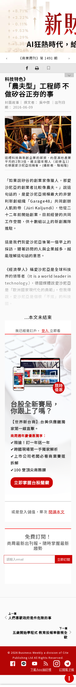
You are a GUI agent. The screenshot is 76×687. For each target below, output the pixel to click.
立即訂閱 (63, 559)
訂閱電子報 (66, 669)
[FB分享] (27, 68)
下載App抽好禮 (40, 669)
